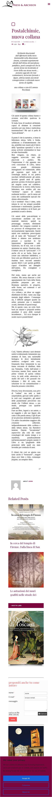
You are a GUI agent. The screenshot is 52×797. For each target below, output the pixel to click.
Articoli (27, 41)
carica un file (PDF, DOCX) (14, 714)
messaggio (13, 701)
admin (31, 481)
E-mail (12, 697)
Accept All (26, 778)
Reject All (26, 792)
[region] (26, 776)
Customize (26, 785)
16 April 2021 (16, 41)
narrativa (31, 41)
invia (13, 719)
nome (11, 693)
